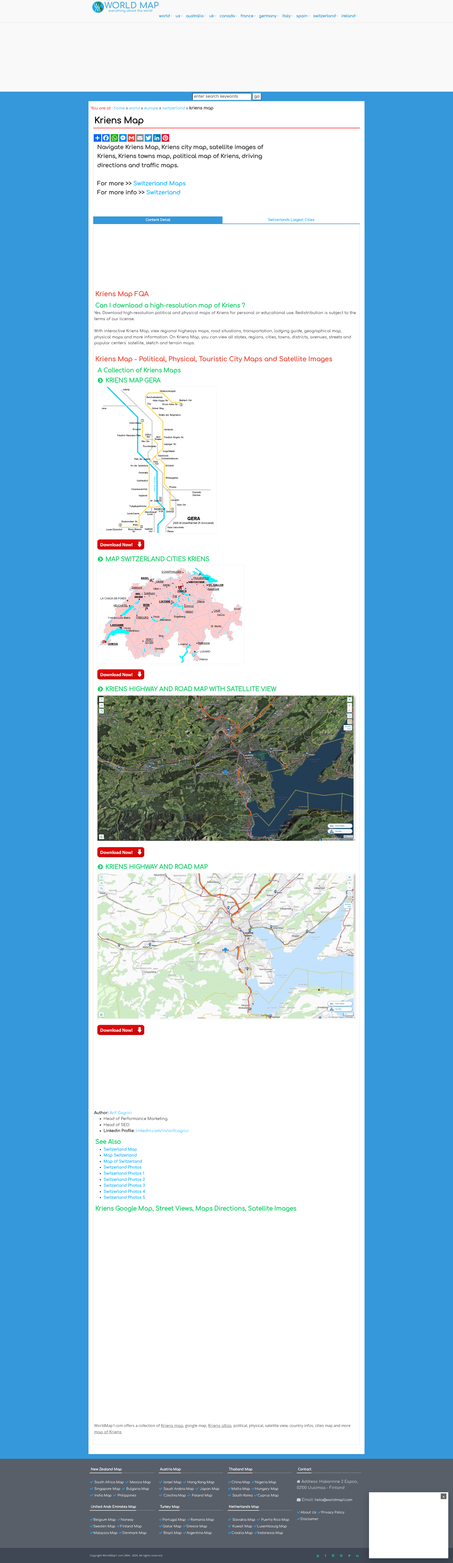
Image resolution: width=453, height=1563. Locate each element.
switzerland (324, 16)
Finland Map (131, 1526)
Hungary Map (266, 1489)
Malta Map (240, 1489)
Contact (304, 1469)
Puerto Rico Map (275, 1520)
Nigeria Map (265, 1482)
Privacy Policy (332, 1512)
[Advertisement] (226, 55)
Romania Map (202, 1520)
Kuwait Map (242, 1526)
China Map (240, 1482)
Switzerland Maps (159, 183)
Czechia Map (175, 1495)
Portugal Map (174, 1520)
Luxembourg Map (272, 1526)
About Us (308, 1512)
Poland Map (202, 1495)
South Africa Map (109, 1482)
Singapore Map (107, 1489)
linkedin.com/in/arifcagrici (162, 1131)
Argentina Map (199, 1533)
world (164, 16)
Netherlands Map (244, 1507)
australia (195, 16)
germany (268, 16)
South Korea (242, 1495)
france (247, 16)
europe (151, 108)
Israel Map (172, 1482)
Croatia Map (242, 1533)
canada (227, 16)
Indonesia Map (270, 1533)
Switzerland (163, 192)
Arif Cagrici (121, 1113)
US (178, 16)
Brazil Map (173, 1533)
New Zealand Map (106, 1469)
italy (286, 16)
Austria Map (170, 1469)
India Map (103, 1495)
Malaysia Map (105, 1533)
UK (211, 16)
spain (301, 16)
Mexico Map (140, 1482)
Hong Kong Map (200, 1482)
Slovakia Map (243, 1520)
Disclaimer (310, 1519)
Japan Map (209, 1489)
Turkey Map (170, 1507)
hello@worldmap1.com (333, 1500)
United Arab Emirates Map (113, 1507)
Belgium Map (104, 1520)
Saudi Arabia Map (179, 1489)
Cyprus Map (268, 1495)
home (119, 108)
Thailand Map (240, 1469)
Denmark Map (134, 1533)
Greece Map (196, 1526)
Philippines (126, 1495)
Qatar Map (172, 1526)
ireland (348, 16)
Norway (127, 1520)
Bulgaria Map (137, 1489)
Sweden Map (104, 1526)
